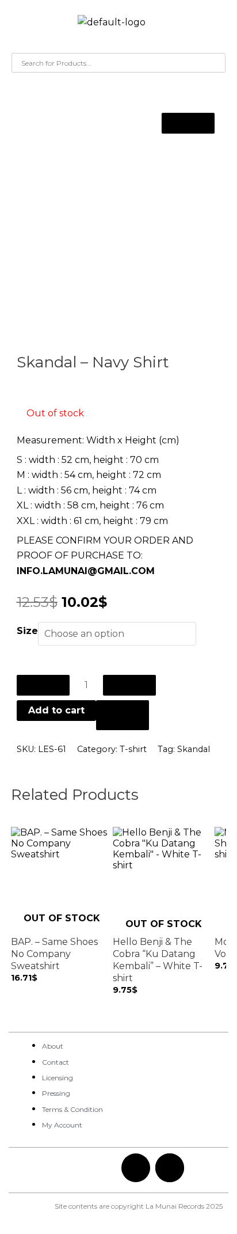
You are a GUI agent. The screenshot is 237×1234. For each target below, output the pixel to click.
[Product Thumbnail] (188, 123)
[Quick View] (21, 988)
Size (27, 630)
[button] (21, 25)
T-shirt (133, 749)
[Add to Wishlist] (122, 715)
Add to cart (56, 710)
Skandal (193, 749)
